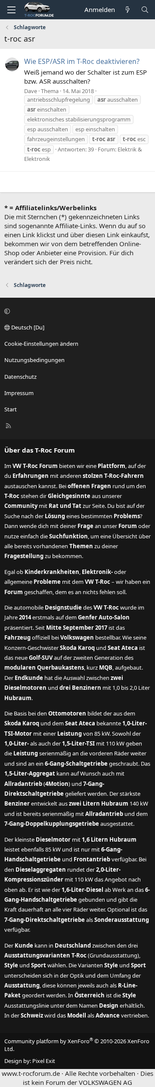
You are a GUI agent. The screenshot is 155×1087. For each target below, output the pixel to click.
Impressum (19, 393)
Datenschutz (20, 376)
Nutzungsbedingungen (34, 360)
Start (10, 409)
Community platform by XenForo (76, 1045)
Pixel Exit (43, 1061)
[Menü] (11, 10)
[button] (76, 311)
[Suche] (144, 9)
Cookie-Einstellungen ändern (41, 343)
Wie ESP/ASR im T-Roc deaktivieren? (82, 61)
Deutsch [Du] (27, 327)
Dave (30, 91)
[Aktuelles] (127, 9)
